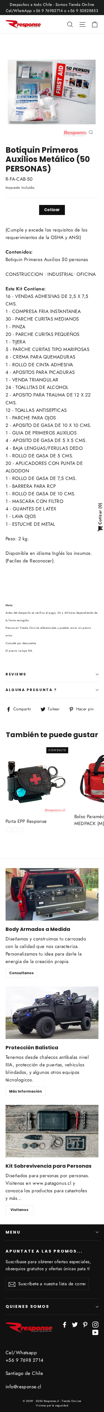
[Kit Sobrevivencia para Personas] (52, 1131)
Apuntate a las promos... (44, 1251)
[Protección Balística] (52, 1012)
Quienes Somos (27, 1306)
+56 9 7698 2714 (24, 1360)
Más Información (25, 1091)
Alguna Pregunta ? (31, 689)
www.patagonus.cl (52, 1183)
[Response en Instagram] (95, 1324)
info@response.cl (23, 1386)
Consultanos (21, 973)
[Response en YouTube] (95, 1332)
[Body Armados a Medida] (52, 894)
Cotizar (52, 209)
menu (13, 1232)
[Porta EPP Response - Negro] (21, 830)
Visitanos (19, 1209)
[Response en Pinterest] (85, 1324)
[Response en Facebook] (65, 1324)
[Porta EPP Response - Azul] (15, 830)
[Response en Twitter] (75, 1324)
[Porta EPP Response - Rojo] (9, 830)
